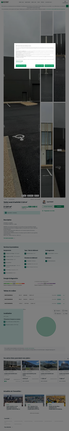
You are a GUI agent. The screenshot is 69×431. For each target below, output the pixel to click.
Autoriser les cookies (49, 65)
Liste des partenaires (19, 62)
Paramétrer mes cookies (21, 65)
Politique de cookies (19, 61)
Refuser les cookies (39, 65)
